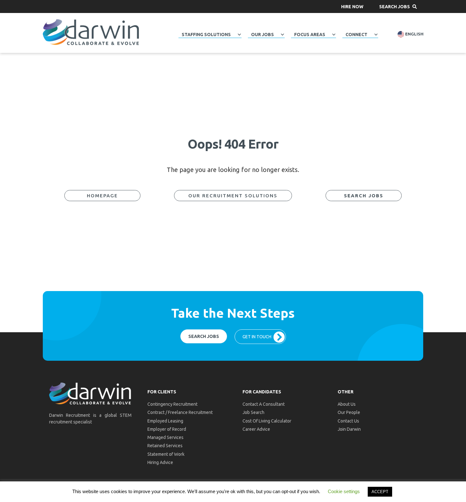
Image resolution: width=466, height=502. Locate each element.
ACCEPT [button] (380, 491)
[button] (352, 6)
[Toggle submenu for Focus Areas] (334, 34)
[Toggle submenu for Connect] (376, 34)
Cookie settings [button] (344, 491)
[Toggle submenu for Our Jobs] (282, 34)
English (414, 34)
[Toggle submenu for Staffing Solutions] (239, 34)
